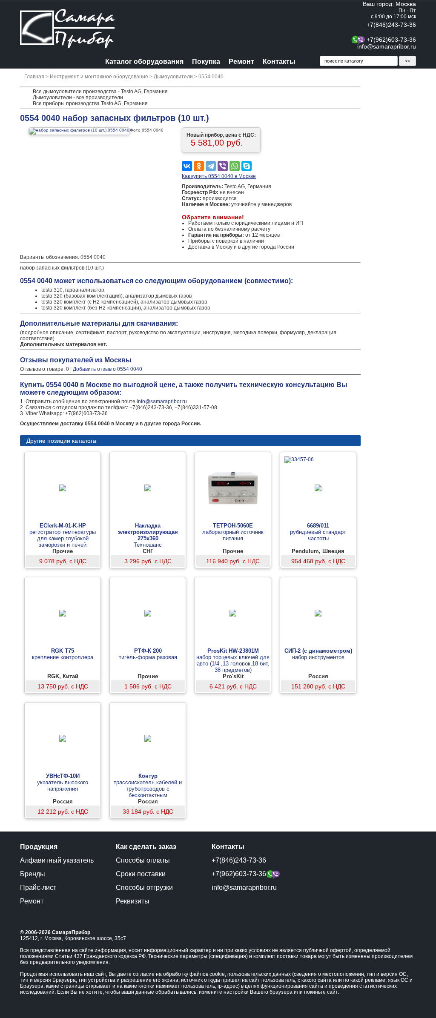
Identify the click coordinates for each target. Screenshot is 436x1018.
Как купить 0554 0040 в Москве (219, 176)
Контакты (279, 61)
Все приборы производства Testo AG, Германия (90, 103)
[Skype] (246, 166)
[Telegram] (211, 166)
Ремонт (241, 61)
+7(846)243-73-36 (391, 24)
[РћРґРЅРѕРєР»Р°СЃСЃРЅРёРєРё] (199, 166)
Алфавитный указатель (57, 860)
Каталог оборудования (144, 61)
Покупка (206, 61)
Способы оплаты (143, 860)
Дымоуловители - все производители (78, 97)
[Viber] (223, 166)
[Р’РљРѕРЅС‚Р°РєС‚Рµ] (187, 166)
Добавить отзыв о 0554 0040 (107, 369)
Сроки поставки (141, 873)
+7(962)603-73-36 (391, 39)
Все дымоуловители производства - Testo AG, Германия (100, 92)
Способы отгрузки (144, 887)
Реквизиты (132, 901)
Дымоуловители (173, 77)
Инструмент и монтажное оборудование (99, 77)
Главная (34, 77)
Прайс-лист (38, 887)
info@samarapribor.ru (386, 46)
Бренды (32, 873)
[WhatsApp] (234, 166)
